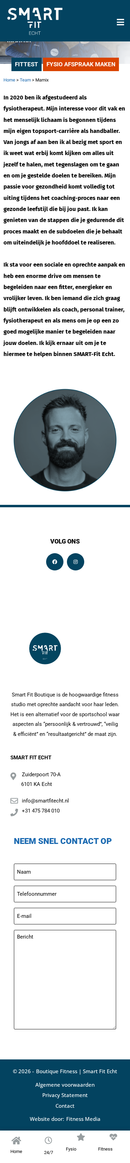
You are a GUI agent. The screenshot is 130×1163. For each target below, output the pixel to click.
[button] (120, 21)
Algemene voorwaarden (65, 1084)
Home (9, 80)
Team (25, 80)
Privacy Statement (65, 1095)
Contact (65, 1105)
